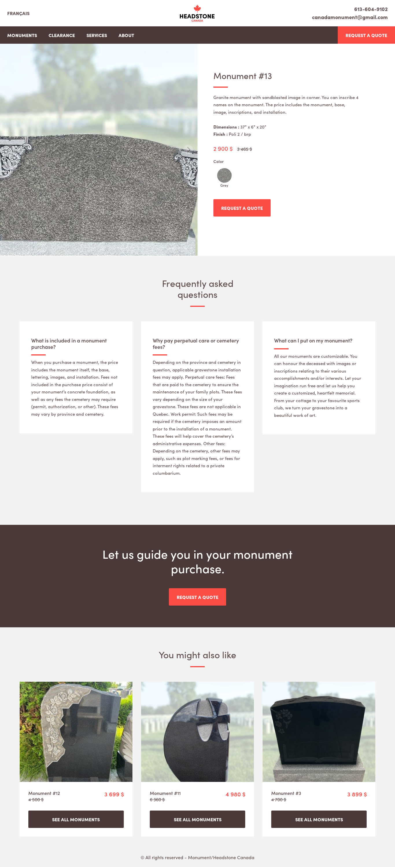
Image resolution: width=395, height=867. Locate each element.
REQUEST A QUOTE (366, 35)
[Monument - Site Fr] (197, 13)
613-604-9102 (371, 9)
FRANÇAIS (18, 13)
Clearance (62, 35)
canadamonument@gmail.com (350, 17)
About (126, 35)
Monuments (22, 35)
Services (96, 35)
